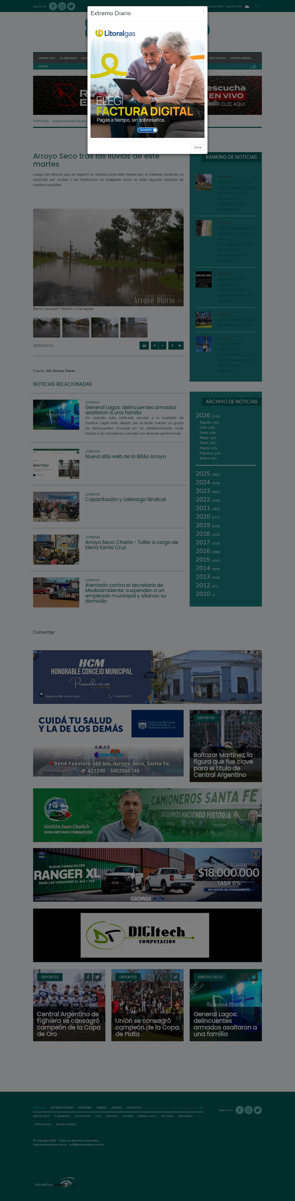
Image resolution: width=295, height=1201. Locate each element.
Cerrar (198, 147)
